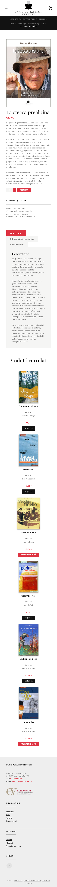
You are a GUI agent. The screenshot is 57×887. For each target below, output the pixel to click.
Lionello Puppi (28, 668)
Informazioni (13, 803)
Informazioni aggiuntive (22, 239)
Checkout (9, 843)
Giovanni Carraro (20, 214)
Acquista (24, 190)
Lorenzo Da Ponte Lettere (23, 19)
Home (13, 23)
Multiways (18, 880)
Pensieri (43, 19)
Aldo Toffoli (28, 605)
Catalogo (22, 23)
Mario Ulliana (28, 542)
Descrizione (16, 233)
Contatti (9, 818)
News (8, 814)
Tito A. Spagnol (28, 479)
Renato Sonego (28, 415)
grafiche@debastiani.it (22, 781)
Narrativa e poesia (36, 23)
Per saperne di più (28, 554)
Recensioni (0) (17, 244)
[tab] (16, 233)
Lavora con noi (11, 821)
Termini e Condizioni (13, 846)
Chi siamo (9, 811)
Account (9, 840)
